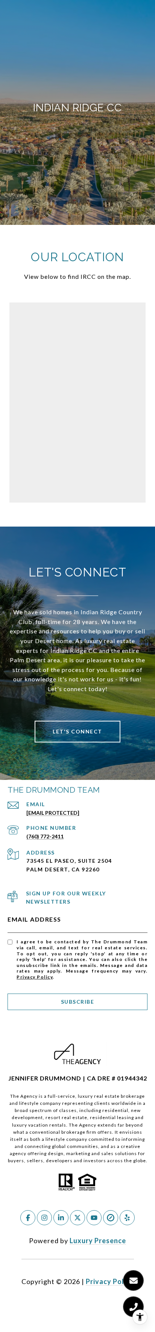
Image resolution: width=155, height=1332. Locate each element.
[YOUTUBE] (94, 1217)
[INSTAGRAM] (44, 1217)
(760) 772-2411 (45, 836)
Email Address (34, 919)
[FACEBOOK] (27, 1217)
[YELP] (127, 1217)
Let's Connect (77, 731)
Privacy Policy (35, 977)
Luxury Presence (98, 1240)
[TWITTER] (77, 1217)
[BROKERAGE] (110, 1217)
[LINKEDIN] (60, 1217)
